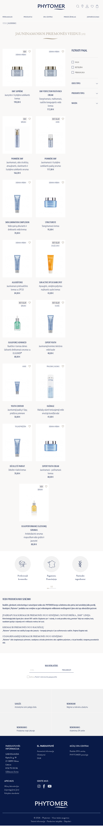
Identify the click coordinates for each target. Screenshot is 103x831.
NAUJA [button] (77, 62)
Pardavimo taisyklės (55, 821)
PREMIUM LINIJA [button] (80, 72)
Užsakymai (41, 754)
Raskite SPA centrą (77, 751)
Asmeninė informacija (45, 751)
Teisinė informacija (38, 821)
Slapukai (67, 821)
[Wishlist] (92, 6)
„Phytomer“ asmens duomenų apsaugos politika (45, 677)
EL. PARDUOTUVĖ (45, 746)
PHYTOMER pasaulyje (79, 754)
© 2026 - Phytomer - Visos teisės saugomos (51, 817)
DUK (39, 758)
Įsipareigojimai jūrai (11, 789)
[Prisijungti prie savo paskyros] (87, 6)
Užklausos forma (12, 771)
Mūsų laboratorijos (11, 786)
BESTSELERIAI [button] (79, 67)
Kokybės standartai (11, 793)
